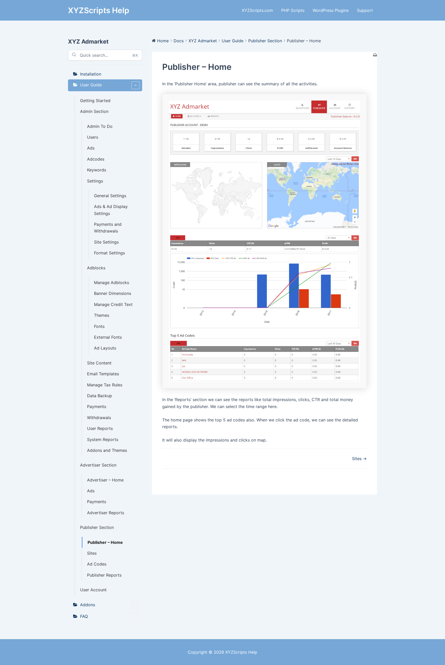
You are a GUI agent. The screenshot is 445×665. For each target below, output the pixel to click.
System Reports (102, 439)
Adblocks (96, 267)
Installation (90, 74)
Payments (96, 406)
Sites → (359, 458)
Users (92, 137)
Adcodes (95, 159)
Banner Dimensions (112, 293)
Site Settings (106, 242)
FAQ (84, 616)
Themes (101, 315)
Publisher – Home (105, 542)
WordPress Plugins (331, 10)
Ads (91, 148)
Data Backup (99, 395)
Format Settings (109, 252)
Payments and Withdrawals (108, 228)
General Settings (110, 195)
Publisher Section (97, 527)
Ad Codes (96, 564)
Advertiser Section (98, 465)
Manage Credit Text (113, 304)
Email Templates (103, 373)
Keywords (96, 169)
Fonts (99, 326)
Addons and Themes (107, 450)
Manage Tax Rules (104, 384)
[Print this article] (375, 55)
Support (365, 10)
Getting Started (95, 100)
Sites (92, 553)
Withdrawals (99, 417)
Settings (95, 181)
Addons (87, 604)
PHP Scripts (292, 10)
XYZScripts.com (257, 10)
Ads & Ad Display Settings (111, 210)
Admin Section (94, 111)
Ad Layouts (105, 348)
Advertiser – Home (105, 480)
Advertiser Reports (105, 512)
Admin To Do (100, 126)
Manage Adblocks (111, 282)
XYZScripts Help (98, 10)
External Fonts (108, 337)
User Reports (100, 428)
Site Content (99, 362)
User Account (93, 589)
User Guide (91, 84)
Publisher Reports (104, 575)
